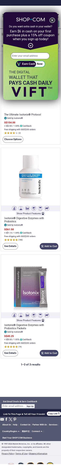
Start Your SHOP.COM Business (17, 438)
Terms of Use (21, 454)
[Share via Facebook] (6, 419)
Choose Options (12, 140)
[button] (11, 431)
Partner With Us (39, 425)
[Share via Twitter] (10, 420)
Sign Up (30, 406)
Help (15, 425)
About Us (6, 425)
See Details (9, 247)
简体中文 (26, 431)
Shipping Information (38, 454)
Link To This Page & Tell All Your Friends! (24, 413)
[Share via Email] (2, 420)
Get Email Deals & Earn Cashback (20, 401)
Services (53, 425)
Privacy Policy (8, 454)
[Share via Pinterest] (15, 420)
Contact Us (25, 425)
